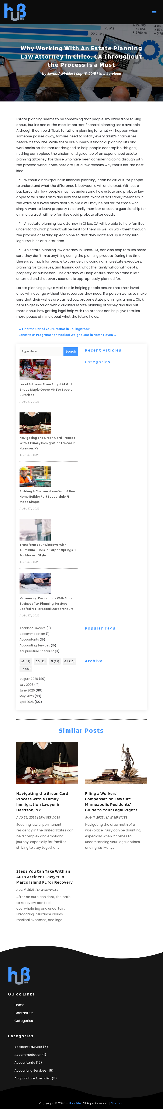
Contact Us (23, 1012)
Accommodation (32, 634)
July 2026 (26, 685)
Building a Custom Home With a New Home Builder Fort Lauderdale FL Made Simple (48, 496)
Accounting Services (35, 645)
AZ (25, 661)
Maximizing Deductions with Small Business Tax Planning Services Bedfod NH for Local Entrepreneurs (46, 603)
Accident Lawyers (32, 628)
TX (26, 669)
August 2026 (29, 679)
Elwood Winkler (60, 73)
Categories (23, 1020)
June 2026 (27, 690)
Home (19, 1004)
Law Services (110, 73)
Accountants (29, 639)
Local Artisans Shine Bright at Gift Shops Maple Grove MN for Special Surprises (46, 389)
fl (55, 661)
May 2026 (27, 696)
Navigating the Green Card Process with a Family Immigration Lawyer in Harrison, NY (48, 443)
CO (40, 661)
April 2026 (27, 702)
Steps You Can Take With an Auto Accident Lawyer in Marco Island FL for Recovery (44, 877)
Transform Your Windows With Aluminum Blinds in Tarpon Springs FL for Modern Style (48, 550)
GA (69, 661)
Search (71, 351)
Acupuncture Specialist (37, 651)
